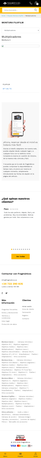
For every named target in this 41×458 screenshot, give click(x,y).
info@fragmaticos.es (9, 280)
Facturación (26, 312)
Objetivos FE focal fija (22, 370)
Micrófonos (6, 414)
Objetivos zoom (7, 406)
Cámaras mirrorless (25, 342)
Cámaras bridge (24, 417)
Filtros (4, 422)
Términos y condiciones (6, 317)
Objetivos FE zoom (9, 372)
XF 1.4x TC (7, 89)
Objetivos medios (8, 347)
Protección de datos (9, 324)
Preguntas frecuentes (9, 309)
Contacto (25, 318)
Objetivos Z (6, 381)
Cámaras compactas (9, 388)
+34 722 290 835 (12, 283)
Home (3, 16)
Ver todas (20, 256)
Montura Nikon (7, 378)
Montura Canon (7, 342)
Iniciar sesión (27, 306)
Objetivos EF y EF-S (9, 354)
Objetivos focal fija (22, 404)
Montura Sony (7, 360)
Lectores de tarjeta (27, 419)
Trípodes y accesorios (10, 419)
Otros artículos (7, 412)
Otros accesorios (20, 356)
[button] (11, 249)
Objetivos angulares (20, 344)
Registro (25, 315)
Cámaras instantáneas (20, 414)
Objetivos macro (21, 349)
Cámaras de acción (9, 417)
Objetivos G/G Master (9, 362)
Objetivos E (22, 372)
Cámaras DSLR (27, 352)
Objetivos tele (22, 347)
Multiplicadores (7, 349)
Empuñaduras (24, 354)
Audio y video (23, 412)
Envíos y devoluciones (10, 312)
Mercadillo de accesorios (18, 422)
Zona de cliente (28, 309)
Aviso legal (6, 321)
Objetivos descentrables (10, 352)
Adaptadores (6, 356)
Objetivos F (23, 388)
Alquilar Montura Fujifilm (16, 16)
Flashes (34, 354)
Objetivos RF (6, 344)
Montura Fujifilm (8, 396)
